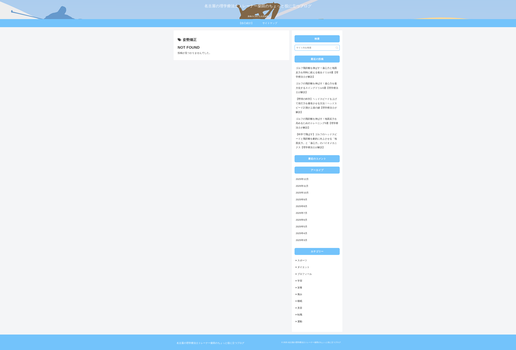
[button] (337, 47)
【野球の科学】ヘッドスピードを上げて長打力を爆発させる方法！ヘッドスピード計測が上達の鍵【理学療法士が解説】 (316, 105)
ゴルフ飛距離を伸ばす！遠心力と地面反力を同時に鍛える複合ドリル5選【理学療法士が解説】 (317, 72)
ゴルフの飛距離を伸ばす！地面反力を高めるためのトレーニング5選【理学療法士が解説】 (317, 123)
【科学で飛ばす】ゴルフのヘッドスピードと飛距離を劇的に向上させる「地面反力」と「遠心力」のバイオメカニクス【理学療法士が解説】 (316, 141)
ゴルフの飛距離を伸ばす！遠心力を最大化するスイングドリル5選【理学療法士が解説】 (317, 88)
